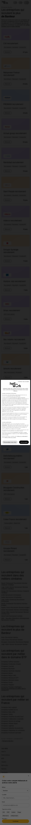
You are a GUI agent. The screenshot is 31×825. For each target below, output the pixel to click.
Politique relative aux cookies (10, 437)
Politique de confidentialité (22, 436)
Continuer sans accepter (23, 381)
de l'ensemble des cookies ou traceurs (17, 397)
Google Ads (4, 424)
